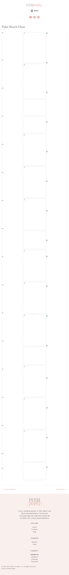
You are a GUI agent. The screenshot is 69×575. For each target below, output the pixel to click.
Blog (34, 532)
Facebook (34, 561)
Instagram (34, 557)
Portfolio (34, 529)
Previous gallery (9, 489)
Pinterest (34, 559)
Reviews (34, 542)
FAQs (34, 544)
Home (34, 527)
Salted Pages (11, 568)
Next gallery (61, 489)
